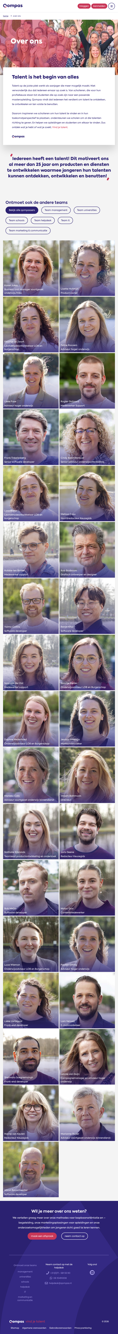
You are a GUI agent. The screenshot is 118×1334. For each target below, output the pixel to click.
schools (25, 1281)
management (25, 1271)
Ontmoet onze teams (25, 1265)
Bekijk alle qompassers (22, 210)
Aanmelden (99, 6)
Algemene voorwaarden (34, 1328)
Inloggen (84, 6)
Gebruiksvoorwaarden (60, 1328)
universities (25, 1276)
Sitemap (15, 1328)
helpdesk (25, 1286)
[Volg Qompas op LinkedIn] (92, 1272)
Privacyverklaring (83, 1328)
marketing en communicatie (25, 1299)
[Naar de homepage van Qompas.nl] (13, 6)
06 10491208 (60, 1278)
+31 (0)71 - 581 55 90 (60, 1273)
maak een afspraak (42, 1236)
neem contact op (75, 1236)
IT (25, 1292)
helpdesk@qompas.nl (60, 1283)
